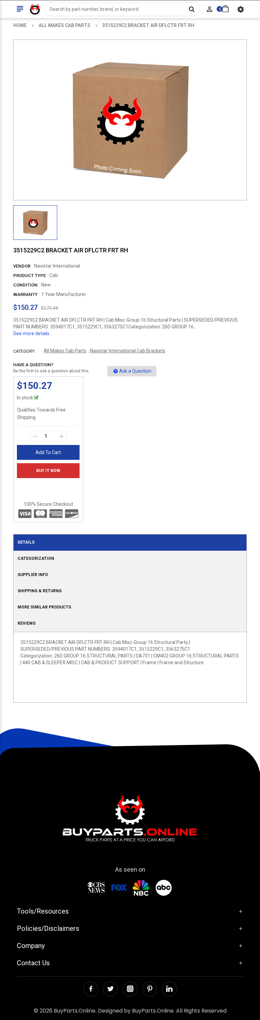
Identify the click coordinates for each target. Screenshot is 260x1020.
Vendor (21, 266)
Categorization (36, 558)
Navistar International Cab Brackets (127, 350)
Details (26, 542)
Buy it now (48, 470)
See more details (31, 333)
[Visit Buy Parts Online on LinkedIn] (169, 988)
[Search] (191, 9)
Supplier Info (33, 574)
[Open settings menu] (241, 9)
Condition (25, 285)
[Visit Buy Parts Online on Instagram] (130, 988)
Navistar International (57, 266)
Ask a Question (135, 371)
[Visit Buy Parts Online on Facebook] (90, 988)
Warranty (25, 294)
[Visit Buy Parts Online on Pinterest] (149, 988)
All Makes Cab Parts (65, 350)
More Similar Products (44, 607)
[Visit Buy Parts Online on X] (110, 988)
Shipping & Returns (40, 591)
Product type (29, 275)
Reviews (27, 623)
